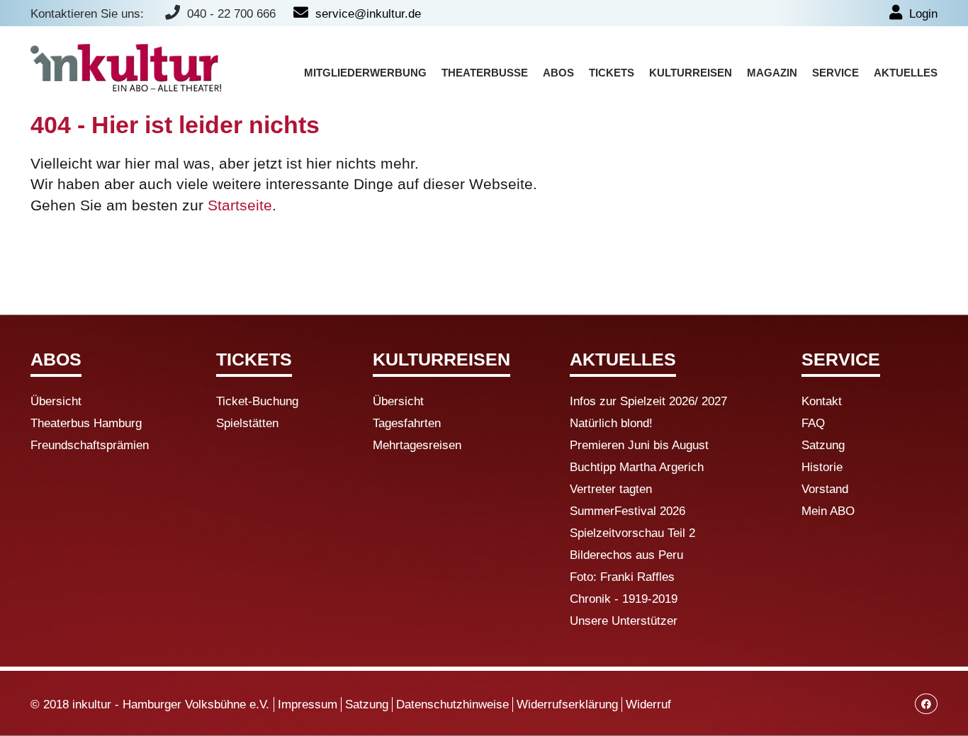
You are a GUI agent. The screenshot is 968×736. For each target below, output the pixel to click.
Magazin (772, 73)
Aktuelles (906, 73)
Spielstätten (247, 423)
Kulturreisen (690, 73)
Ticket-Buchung (257, 401)
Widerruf (648, 704)
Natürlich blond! (611, 423)
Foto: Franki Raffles (622, 577)
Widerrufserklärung (567, 704)
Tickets (611, 73)
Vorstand (824, 489)
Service (835, 73)
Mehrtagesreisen (417, 445)
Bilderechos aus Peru (626, 555)
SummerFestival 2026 (627, 511)
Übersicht (55, 401)
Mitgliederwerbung (365, 73)
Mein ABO (828, 511)
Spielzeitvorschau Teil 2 (632, 533)
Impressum (307, 704)
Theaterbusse (484, 73)
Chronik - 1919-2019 (623, 599)
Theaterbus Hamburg (86, 423)
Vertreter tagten (611, 489)
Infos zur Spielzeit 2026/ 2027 (648, 401)
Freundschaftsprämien (89, 445)
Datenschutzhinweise (452, 704)
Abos (558, 73)
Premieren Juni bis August (639, 445)
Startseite (240, 205)
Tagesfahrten (407, 423)
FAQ (813, 423)
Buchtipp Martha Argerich (637, 467)
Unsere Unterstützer (623, 621)
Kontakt (821, 401)
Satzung (823, 445)
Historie (822, 467)
